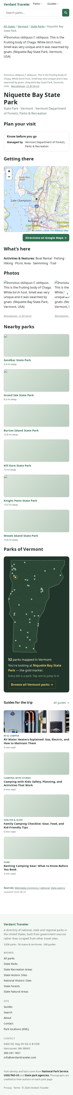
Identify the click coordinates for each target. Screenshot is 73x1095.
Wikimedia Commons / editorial (32, 888)
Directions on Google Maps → (46, 238)
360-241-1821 (12, 1053)
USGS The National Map (55, 230)
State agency (58, 888)
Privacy (8, 1087)
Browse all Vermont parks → (32, 684)
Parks (36, 3)
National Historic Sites (17, 980)
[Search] (65, 12)
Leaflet (37, 230)
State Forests (12, 986)
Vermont (23, 26)
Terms (16, 1087)
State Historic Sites (15, 975)
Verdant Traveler (17, 4)
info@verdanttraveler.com (20, 1057)
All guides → (61, 702)
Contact (8, 1023)
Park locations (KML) (16, 1029)
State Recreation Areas (18, 969)
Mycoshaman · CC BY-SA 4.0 (25, 86)
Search (8, 1012)
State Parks (38, 26)
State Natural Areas (16, 991)
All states (9, 26)
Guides (51, 3)
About (7, 1018)
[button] (36, 199)
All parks (9, 958)
